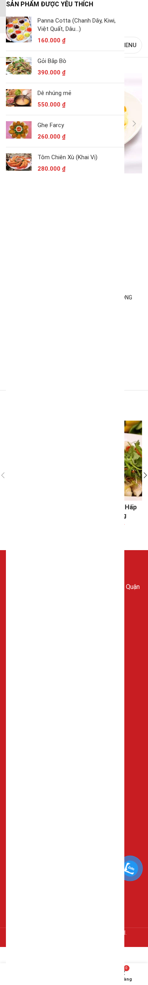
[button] (134, 123)
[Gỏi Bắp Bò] (19, 67)
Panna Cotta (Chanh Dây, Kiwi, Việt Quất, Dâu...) (76, 24)
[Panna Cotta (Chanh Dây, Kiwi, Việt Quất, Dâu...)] (19, 31)
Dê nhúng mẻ (54, 93)
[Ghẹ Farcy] (19, 131)
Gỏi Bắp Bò (51, 61)
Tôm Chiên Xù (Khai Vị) (67, 157)
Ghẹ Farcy (50, 125)
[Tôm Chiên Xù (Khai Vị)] (19, 163)
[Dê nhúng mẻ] (19, 99)
